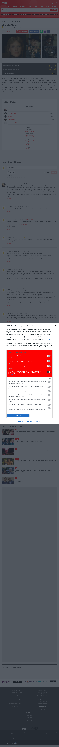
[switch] (49, 356)
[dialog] (29, 373)
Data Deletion (21, 421)
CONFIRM (18, 415)
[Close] (56, 326)
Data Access (29, 421)
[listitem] (29, 352)
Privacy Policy (38, 421)
